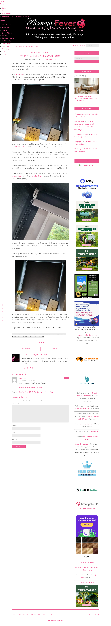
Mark (20, 378)
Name (14, 426)
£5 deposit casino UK (82, 409)
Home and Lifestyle (8, 38)
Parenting (5, 46)
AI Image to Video (81, 134)
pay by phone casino (85, 424)
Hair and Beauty (7, 33)
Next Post (54, 348)
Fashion (4, 30)
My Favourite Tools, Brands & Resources (15, 16)
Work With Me (6, 14)
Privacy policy (35, 614)
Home (4, 8)
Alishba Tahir (79, 121)
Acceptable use (23, 614)
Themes (4, 11)
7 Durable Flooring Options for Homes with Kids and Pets (85, 99)
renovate (19, 74)
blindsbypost (19, 147)
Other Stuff (6, 44)
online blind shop (59, 334)
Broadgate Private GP (87, 509)
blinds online (37, 334)
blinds (14, 334)
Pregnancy (5, 49)
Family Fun (5, 28)
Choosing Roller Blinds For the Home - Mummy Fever (36, 392)
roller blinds (16, 336)
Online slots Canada (81, 444)
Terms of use (47, 614)
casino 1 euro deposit (87, 582)
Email (14, 432)
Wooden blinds (16, 176)
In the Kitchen (7, 41)
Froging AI (78, 142)
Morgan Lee (78, 114)
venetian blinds (37, 176)
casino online (94, 432)
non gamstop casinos (87, 562)
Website (14, 439)
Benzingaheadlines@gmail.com (86, 335)
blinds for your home (25, 334)
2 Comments (50, 60)
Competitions (6, 25)
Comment (15, 404)
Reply (66, 378)
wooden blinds (39, 336)
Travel (4, 54)
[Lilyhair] (87, 548)
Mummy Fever (55, 620)
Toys (3, 52)
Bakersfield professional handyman (30, 388)
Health (4, 36)
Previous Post (26, 348)
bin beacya (78, 149)
